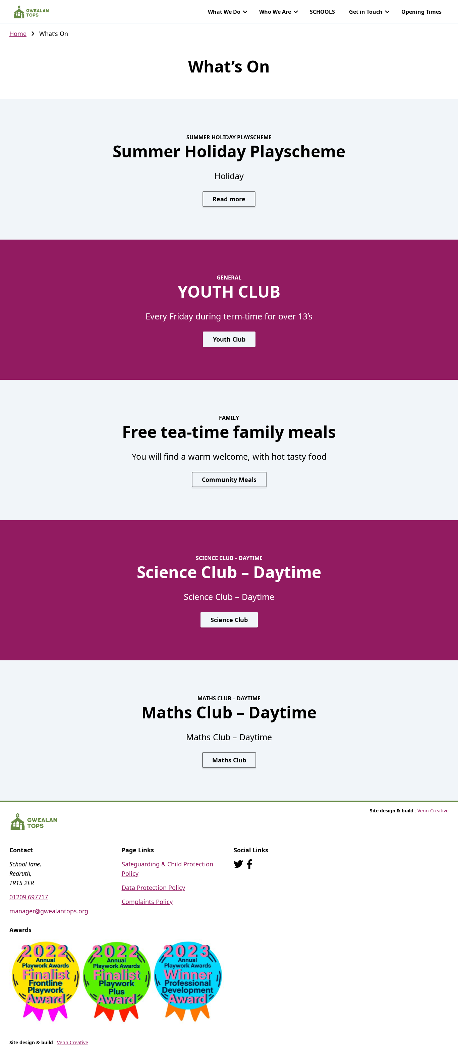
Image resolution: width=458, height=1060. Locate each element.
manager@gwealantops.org (48, 911)
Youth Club (229, 339)
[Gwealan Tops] (31, 12)
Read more (229, 199)
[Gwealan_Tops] (238, 864)
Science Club (229, 620)
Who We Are (275, 11)
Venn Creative (433, 810)
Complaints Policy (147, 902)
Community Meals (229, 479)
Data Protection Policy (153, 888)
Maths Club (229, 760)
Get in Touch (366, 11)
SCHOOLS (322, 11)
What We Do (224, 11)
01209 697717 (28, 897)
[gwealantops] (249, 864)
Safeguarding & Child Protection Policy (167, 868)
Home (17, 34)
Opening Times (421, 11)
